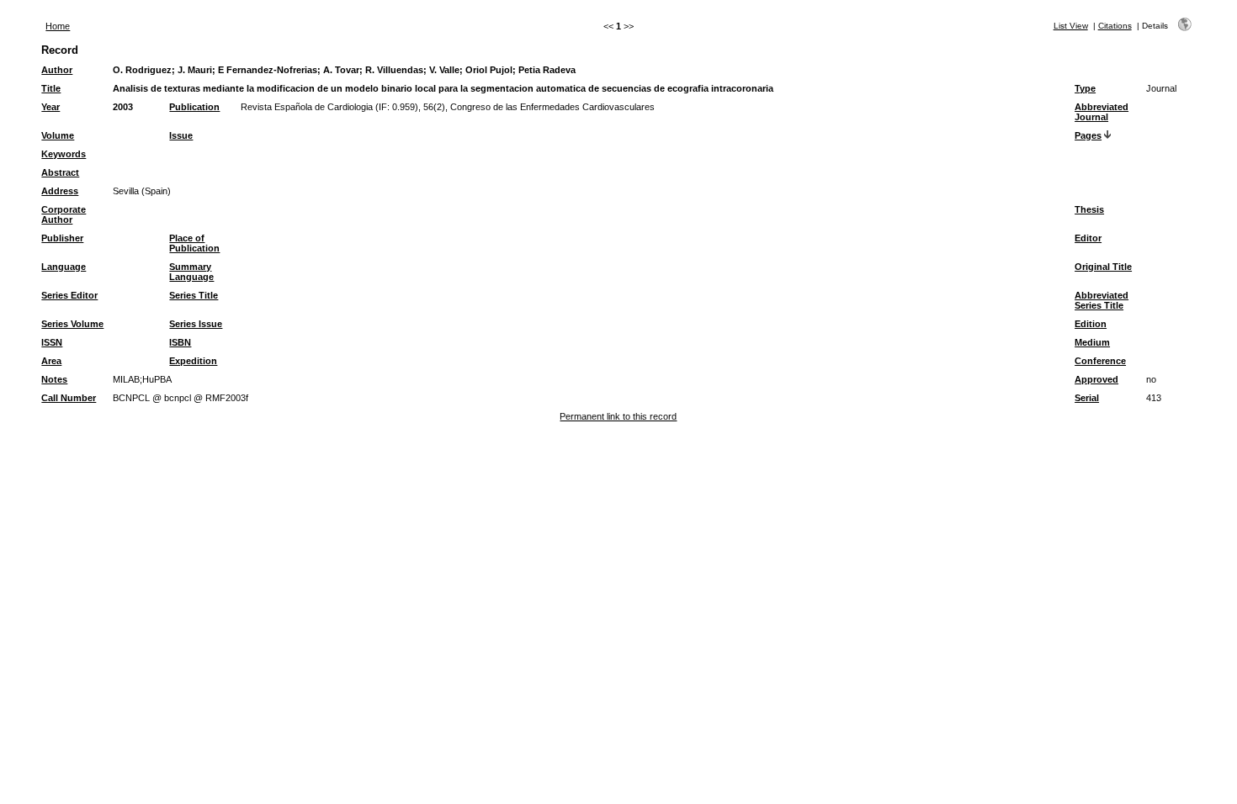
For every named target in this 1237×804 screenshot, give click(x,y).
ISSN (51, 342)
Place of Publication (194, 243)
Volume (57, 135)
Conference (1100, 361)
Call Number (68, 398)
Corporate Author (63, 214)
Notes (54, 379)
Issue (181, 135)
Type (1085, 88)
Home (57, 26)
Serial (1087, 398)
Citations (1115, 25)
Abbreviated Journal (1101, 112)
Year (50, 107)
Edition (1091, 324)
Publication (194, 107)
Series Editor (69, 295)
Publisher (62, 238)
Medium (1092, 342)
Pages (1088, 135)
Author (56, 70)
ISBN (180, 342)
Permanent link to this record (618, 416)
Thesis (1089, 209)
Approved (1096, 379)
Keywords (63, 154)
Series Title (193, 295)
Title (51, 88)
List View (1071, 25)
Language (63, 267)
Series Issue (195, 324)
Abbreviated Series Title (1101, 300)
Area (51, 361)
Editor (1088, 238)
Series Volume (72, 324)
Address (59, 191)
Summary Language (191, 272)
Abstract (60, 172)
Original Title (1103, 267)
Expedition (193, 361)
